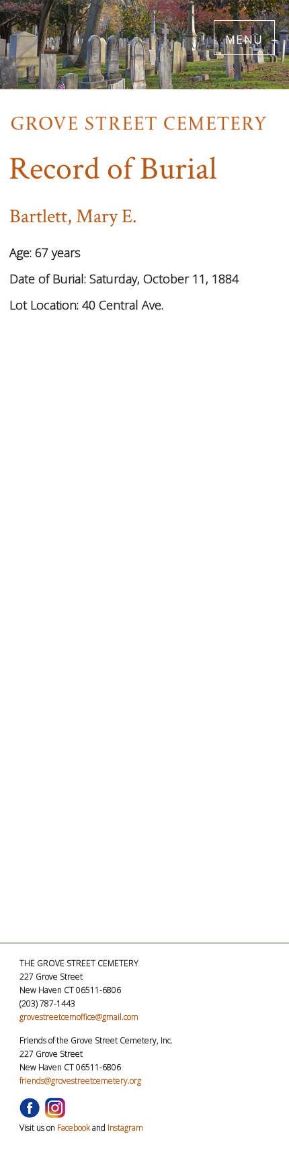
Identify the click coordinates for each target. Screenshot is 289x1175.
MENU (244, 37)
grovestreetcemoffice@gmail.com (78, 1017)
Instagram (125, 1127)
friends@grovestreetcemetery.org (80, 1080)
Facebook (73, 1127)
